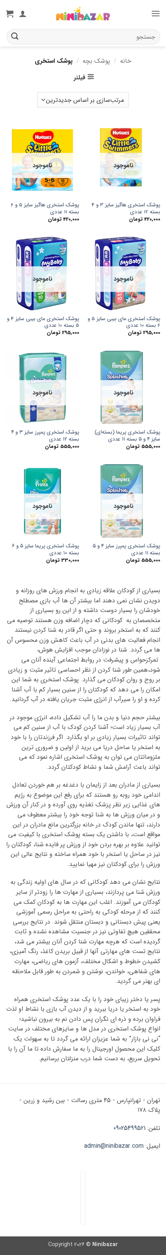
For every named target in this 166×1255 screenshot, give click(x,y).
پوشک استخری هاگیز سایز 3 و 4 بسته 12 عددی (125, 208)
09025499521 (129, 1128)
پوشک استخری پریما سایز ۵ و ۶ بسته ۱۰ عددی (45, 549)
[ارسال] (15, 36)
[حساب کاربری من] (23, 13)
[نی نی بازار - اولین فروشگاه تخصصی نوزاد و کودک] (83, 14)
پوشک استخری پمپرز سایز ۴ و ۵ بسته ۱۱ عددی (126, 549)
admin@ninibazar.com (114, 1146)
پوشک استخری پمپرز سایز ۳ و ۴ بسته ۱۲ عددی (45, 435)
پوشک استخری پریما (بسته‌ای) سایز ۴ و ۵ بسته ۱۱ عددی (127, 435)
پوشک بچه (96, 61)
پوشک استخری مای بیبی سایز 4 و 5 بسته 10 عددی (43, 322)
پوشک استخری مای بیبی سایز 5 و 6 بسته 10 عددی (124, 322)
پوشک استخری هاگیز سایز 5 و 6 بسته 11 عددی (45, 208)
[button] (155, 13)
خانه (125, 61)
